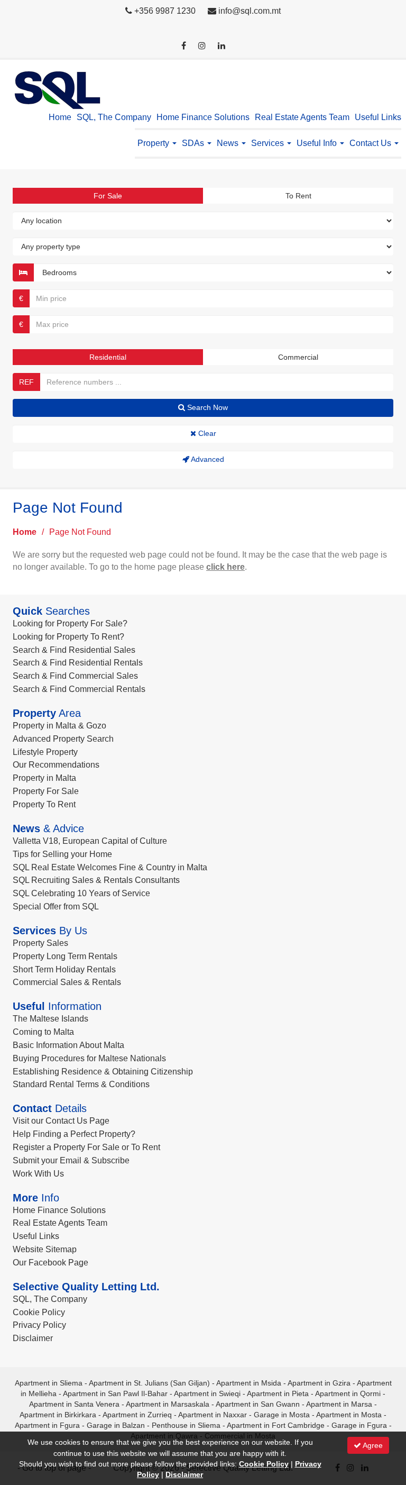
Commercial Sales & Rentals (67, 982)
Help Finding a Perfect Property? (74, 1133)
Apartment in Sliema (48, 1383)
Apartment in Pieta (278, 1393)
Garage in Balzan (116, 1425)
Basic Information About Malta (68, 1045)
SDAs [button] (194, 143)
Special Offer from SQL (56, 906)
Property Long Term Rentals (65, 956)
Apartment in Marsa (339, 1404)
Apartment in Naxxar (212, 1414)
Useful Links (378, 117)
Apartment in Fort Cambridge (276, 1425)
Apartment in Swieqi (207, 1393)
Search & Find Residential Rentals (78, 662)
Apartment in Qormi (348, 1393)
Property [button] (154, 143)
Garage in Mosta (282, 1414)
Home (60, 117)
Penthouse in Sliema (186, 1425)
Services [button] (268, 143)
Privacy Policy (39, 1324)
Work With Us (38, 1173)
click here (225, 566)
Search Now (206, 407)
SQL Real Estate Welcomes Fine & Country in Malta (110, 867)
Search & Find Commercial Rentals (79, 689)
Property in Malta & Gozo (59, 725)
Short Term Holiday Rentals (64, 969)
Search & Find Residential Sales (74, 649)
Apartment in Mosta (349, 1414)
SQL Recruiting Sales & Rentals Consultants (96, 880)
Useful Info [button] (318, 143)
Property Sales (40, 943)
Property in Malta (44, 777)
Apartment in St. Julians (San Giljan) (149, 1383)
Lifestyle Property (45, 752)
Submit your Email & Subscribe (71, 1160)
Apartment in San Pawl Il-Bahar (115, 1393)
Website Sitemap (45, 1249)
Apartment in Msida (248, 1383)
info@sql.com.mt (249, 10)
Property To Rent (44, 804)
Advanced (206, 459)
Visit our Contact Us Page (61, 1120)
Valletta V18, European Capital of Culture (90, 840)
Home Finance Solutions (203, 117)
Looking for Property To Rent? (68, 636)
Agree (372, 1445)
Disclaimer (33, 1338)
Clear (206, 433)
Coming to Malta (43, 1031)
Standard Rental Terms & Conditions (81, 1084)
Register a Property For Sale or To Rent (86, 1147)
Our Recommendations (56, 764)
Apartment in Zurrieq (137, 1414)
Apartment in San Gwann (258, 1404)
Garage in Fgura (359, 1425)
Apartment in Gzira (319, 1383)
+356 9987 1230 (165, 10)
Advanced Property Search (63, 738)
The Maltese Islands (50, 1018)
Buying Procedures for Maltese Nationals (89, 1058)
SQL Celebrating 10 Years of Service (81, 893)
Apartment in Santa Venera (74, 1404)
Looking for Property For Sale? (70, 623)
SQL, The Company (114, 117)
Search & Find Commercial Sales (75, 675)
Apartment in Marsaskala (167, 1404)
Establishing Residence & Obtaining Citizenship (103, 1071)
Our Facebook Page (50, 1262)
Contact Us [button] (371, 143)
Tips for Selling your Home (62, 854)
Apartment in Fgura (47, 1425)
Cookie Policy (39, 1312)
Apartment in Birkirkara (58, 1414)
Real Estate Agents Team (302, 117)
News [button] (229, 143)
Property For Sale (46, 791)
